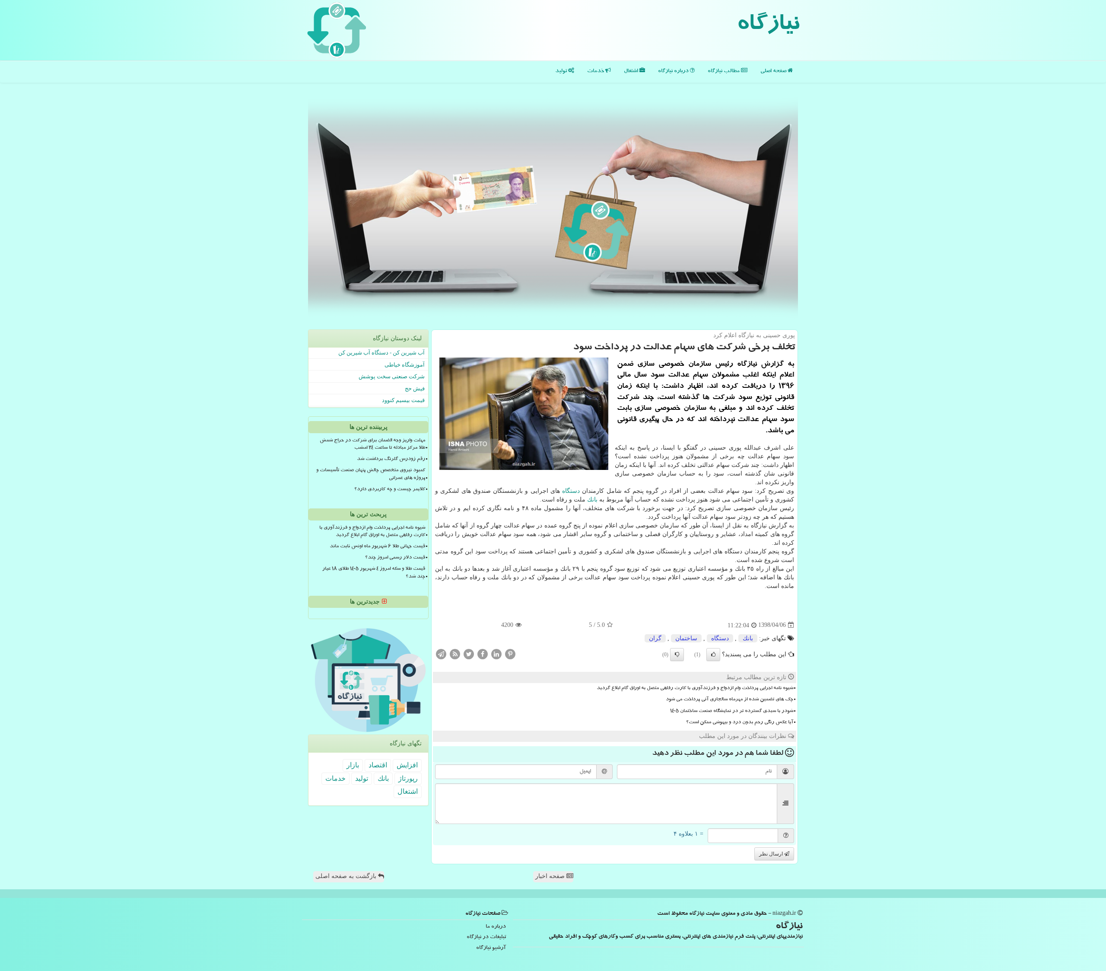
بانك (592, 499)
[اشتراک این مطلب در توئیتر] (469, 653)
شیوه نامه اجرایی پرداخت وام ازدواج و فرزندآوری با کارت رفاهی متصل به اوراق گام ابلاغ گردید (695, 688)
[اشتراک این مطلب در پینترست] (510, 653)
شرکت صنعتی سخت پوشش (392, 376)
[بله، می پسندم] (713, 654)
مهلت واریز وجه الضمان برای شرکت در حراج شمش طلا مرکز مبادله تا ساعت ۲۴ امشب (372, 444)
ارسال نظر (771, 854)
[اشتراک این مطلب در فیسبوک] (483, 653)
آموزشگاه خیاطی (405, 364)
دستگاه (571, 491)
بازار (352, 765)
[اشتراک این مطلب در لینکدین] (496, 653)
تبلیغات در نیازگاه (486, 937)
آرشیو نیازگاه (491, 948)
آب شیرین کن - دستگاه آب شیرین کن (381, 352)
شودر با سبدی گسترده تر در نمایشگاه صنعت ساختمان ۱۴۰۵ (731, 711)
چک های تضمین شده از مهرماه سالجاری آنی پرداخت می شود (729, 700)
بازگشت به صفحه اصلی (346, 876)
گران (655, 638)
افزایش (407, 765)
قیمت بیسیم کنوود (403, 400)
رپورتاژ (408, 778)
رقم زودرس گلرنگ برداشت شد (391, 459)
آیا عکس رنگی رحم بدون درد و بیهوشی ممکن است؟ (739, 722)
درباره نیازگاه (674, 71)
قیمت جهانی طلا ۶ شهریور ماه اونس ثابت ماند (377, 546)
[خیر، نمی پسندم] (677, 654)
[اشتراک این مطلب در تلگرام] (441, 653)
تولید (561, 71)
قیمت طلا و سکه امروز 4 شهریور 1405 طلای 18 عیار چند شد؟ (373, 573)
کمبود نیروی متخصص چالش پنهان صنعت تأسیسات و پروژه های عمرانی (370, 474)
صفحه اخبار (550, 876)
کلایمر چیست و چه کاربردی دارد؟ (389, 489)
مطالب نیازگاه (724, 71)
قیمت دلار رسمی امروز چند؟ (395, 558)
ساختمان (686, 638)
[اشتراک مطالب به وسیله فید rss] (455, 653)
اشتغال (631, 71)
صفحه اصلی (774, 71)
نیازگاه (768, 26)
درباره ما (496, 927)
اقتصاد (378, 765)
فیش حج (415, 388)
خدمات (596, 71)
